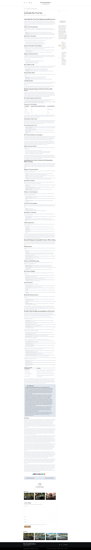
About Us (62, 548)
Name (25, 516)
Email (25, 519)
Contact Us (65, 548)
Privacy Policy (48, 548)
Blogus (33, 548)
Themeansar (36, 548)
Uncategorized (49, 536)
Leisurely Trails (27, 497)
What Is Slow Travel (28, 496)
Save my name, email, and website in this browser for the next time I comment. (35, 524)
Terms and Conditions (54, 548)
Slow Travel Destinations (45, 2)
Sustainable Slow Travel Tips (33, 13)
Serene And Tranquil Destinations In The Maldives (50, 539)
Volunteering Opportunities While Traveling (50, 497)
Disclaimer (59, 548)
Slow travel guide (26, 11)
